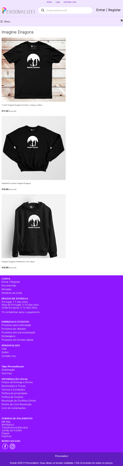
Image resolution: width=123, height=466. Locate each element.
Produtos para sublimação (16, 325)
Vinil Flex (7, 373)
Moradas (6, 289)
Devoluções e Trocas (13, 385)
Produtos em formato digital (17, 339)
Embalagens (8, 336)
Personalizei (61, 456)
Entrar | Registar (108, 10)
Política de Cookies (12, 396)
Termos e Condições (13, 389)
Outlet (5, 352)
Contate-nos (70, 2)
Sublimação (8, 369)
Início (49, 2)
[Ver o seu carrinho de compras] (121, 21)
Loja (58, 2)
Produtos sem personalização (18, 332)
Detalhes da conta (12, 292)
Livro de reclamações (14, 407)
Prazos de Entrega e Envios (17, 382)
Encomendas (9, 285)
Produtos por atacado (14, 328)
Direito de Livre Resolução (17, 404)
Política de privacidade (14, 393)
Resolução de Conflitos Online (19, 400)
